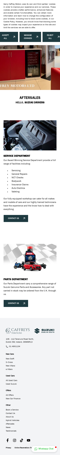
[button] (44, 449)
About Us (10, 417)
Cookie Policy (9, 22)
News (8, 428)
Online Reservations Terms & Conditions (30, 448)
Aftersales (10, 424)
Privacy (8, 448)
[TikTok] (21, 440)
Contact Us (10, 414)
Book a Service (12, 410)
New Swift (10, 359)
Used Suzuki (11, 384)
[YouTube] (28, 440)
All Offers (10, 395)
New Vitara (10, 366)
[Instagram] (14, 440)
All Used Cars (11, 381)
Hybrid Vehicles (12, 421)
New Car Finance (13, 399)
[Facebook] (7, 440)
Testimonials (11, 431)
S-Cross (9, 363)
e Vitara (9, 370)
